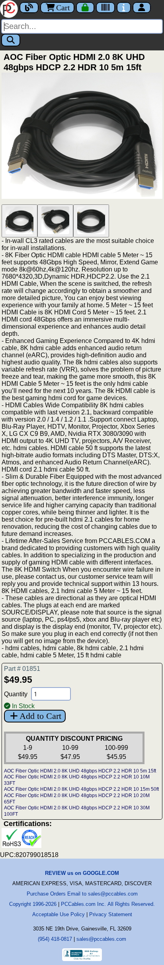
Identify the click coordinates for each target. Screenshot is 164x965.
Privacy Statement (110, 914)
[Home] (10, 8)
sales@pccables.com (101, 939)
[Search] (10, 40)
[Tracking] (105, 7)
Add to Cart (40, 716)
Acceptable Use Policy (58, 914)
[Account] (142, 7)
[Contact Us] (124, 7)
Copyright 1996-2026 (33, 904)
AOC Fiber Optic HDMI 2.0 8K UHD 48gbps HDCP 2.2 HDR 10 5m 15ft (80, 771)
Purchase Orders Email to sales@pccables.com (82, 894)
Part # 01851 (22, 668)
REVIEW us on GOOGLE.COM (82, 873)
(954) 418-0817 (55, 939)
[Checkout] (85, 7)
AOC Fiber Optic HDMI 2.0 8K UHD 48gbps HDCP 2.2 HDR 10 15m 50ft (81, 789)
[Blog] (29, 7)
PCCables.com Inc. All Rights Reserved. (108, 904)
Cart (63, 7)
